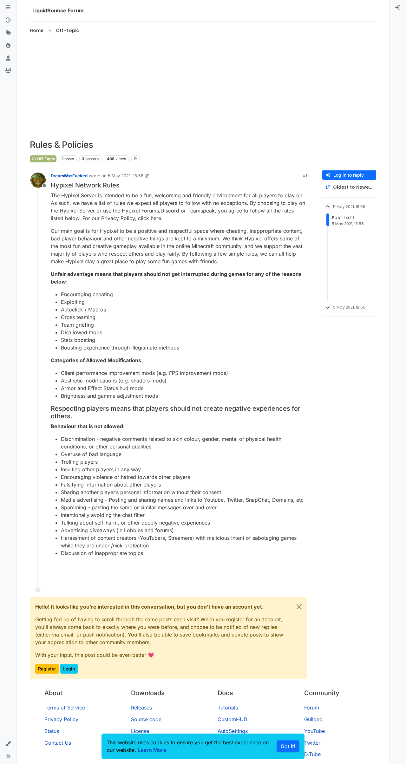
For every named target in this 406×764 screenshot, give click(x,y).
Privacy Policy (61, 719)
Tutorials (228, 707)
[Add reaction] (279, 569)
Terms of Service (64, 707)
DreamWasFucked (69, 175)
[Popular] (8, 46)
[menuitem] (397, 8)
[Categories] (8, 8)
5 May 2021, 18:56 (125, 175)
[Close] (299, 607)
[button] (8, 744)
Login (69, 668)
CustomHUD (232, 719)
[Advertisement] (203, 86)
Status (51, 731)
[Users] (8, 58)
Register (47, 668)
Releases (141, 707)
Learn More (152, 750)
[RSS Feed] (135, 158)
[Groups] (8, 71)
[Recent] (8, 20)
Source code (146, 719)
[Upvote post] (291, 569)
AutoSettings (233, 731)
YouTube (314, 731)
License (140, 731)
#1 (305, 175)
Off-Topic (45, 158)
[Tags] (8, 33)
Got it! (288, 746)
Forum (311, 707)
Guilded (313, 719)
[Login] (397, 8)
